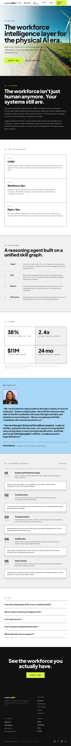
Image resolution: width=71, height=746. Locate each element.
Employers (27, 3)
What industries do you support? (19, 634)
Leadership (40, 725)
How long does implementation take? (21, 626)
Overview (40, 700)
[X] (58, 741)
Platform (18, 3)
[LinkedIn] (62, 741)
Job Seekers (35, 3)
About (44, 2)
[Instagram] (66, 741)
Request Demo (59, 3)
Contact (39, 731)
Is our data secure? (12, 619)
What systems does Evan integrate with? (22, 612)
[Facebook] (54, 741)
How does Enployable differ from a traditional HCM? (27, 604)
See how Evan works (32, 60)
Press (51, 3)
